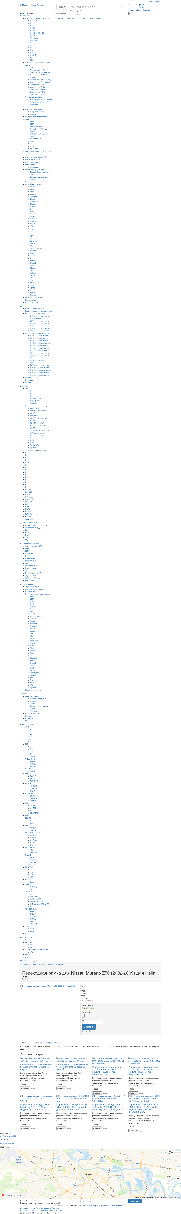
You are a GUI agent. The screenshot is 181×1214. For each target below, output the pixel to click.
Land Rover (34, 241)
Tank (32, 277)
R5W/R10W (34, 401)
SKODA (28, 884)
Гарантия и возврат (43, 1208)
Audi (32, 121)
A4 (31, 732)
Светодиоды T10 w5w (39, 70)
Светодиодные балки (33, 109)
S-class (33, 845)
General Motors (36, 616)
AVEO (32, 761)
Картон (33, 701)
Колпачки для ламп (38, 450)
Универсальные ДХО (33, 527)
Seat (32, 668)
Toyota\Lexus (30, 575)
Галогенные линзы (32, 162)
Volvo (32, 146)
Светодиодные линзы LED (35, 157)
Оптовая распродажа (29, 960)
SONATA (33, 798)
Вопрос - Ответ (53, 1042)
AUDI (27, 727)
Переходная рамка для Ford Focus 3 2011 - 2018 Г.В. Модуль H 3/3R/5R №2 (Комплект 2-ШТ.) (143, 1070)
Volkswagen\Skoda (32, 578)
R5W (32, 440)
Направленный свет (38, 111)
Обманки (29, 182)
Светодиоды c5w (37, 84)
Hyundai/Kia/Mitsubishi (39, 134)
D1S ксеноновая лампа (39, 316)
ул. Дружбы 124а (7, 1139)
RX (31, 823)
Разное (28, 716)
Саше (32, 703)
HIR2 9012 (34, 47)
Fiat (31, 611)
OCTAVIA (33, 887)
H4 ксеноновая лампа (39, 340)
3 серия (33, 746)
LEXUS (28, 818)
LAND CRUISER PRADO (39, 904)
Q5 (31, 739)
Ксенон (23, 306)
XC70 (32, 928)
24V (31, 67)
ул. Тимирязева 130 (8, 1136)
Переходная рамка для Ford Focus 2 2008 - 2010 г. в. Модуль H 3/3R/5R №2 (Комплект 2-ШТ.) (107, 1070)
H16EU (33, 55)
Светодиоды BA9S (37, 89)
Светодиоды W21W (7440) (40, 72)
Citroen (33, 204)
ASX (31, 850)
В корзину (89, 1026)
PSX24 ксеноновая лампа (40, 365)
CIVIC (32, 791)
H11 (26, 474)
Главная (27, 964)
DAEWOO (29, 768)
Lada (32, 238)
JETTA (32, 916)
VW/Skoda (34, 148)
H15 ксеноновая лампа (39, 372)
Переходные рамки (33, 184)
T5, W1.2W (34, 445)
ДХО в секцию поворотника (36, 525)
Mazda (32, 136)
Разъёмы (29, 718)
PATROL (33, 857)
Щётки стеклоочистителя (35, 720)
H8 (26, 467)
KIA (31, 236)
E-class (33, 837)
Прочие (33, 403)
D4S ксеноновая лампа (39, 325)
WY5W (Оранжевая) (38, 410)
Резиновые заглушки (33, 297)
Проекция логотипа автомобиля (38, 594)
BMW (32, 124)
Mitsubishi (34, 250)
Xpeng (32, 287)
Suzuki (32, 275)
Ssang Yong (35, 270)
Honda (32, 131)
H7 (31, 396)
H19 (26, 487)
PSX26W (28, 504)
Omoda (33, 255)
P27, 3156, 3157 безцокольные (36, 436)
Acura (32, 186)
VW (26, 540)
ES (31, 820)
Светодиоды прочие (38, 94)
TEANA (33, 862)
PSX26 (32, 60)
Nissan (32, 141)
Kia (31, 636)
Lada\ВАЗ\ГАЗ (30, 561)
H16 (26, 482)
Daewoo (33, 206)
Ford (32, 211)
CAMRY (33, 894)
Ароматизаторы (31, 696)
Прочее (33, 295)
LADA (27, 815)
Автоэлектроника (27, 584)
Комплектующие (36, 167)
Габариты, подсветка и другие (37, 405)
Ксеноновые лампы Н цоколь (37, 333)
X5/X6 (32, 756)
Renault (33, 263)
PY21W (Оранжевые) (38, 425)
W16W (32, 428)
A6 (31, 734)
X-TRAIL (33, 864)
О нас (98, 18)
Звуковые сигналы (32, 586)
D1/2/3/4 (33, 20)
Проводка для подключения (35, 105)
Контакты (70, 18)
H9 (26, 469)
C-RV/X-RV (34, 788)
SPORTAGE (35, 813)
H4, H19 (33, 28)
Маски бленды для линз (34, 169)
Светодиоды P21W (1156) (40, 79)
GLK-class (34, 840)
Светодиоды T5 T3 (37, 92)
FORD (27, 773)
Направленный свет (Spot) (41, 102)
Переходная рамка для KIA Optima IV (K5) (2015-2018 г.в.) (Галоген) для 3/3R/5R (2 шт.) (108, 1107)
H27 (31, 45)
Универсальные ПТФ (33, 546)
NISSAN (28, 855)
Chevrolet (34, 201)
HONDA (28, 783)
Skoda (32, 268)
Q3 (31, 736)
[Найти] (78, 14)
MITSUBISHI (30, 847)
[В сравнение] (34, 1088)
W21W (32, 413)
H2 (26, 455)
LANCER (33, 852)
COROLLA (34, 896)
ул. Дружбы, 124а (80, 10)
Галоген (23, 386)
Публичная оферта (54, 1210)
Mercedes (34, 650)
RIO (31, 810)
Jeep (32, 231)
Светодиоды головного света (37, 18)
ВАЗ (26, 530)
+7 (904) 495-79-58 (136, 7)
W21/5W (33, 415)
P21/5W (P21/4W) (37, 423)
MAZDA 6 (34, 830)
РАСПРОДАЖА (26, 937)
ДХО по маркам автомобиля (36, 949)
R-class (33, 842)
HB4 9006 (34, 38)
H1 (31, 23)
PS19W (28, 511)
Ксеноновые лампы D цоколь (37, 313)
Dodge (32, 209)
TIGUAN (33, 923)
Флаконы (33, 711)
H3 (31, 25)
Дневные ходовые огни (29, 522)
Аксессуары (25, 693)
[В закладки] (32, 1088)
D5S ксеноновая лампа (39, 328)
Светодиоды (25, 15)
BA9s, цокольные (37, 433)
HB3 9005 (34, 35)
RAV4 (32, 906)
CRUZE (33, 764)
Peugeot (33, 658)
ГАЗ (31, 290)
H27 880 (28, 489)
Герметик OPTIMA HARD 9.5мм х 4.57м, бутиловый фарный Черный (72, 1067)
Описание (26, 1042)
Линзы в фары (26, 154)
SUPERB (33, 889)
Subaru (33, 273)
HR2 (27, 506)
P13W (27, 509)
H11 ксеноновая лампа (39, 348)
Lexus (32, 243)
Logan (32, 882)
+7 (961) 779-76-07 (136, 5)
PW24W (28, 516)
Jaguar (33, 228)
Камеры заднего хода (34, 589)
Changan (33, 196)
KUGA (32, 778)
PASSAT (33, 919)
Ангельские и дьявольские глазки (38, 151)
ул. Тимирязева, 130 (64, 10)
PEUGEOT (29, 867)
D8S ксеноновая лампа (39, 330)
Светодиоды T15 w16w (39, 87)
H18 (26, 484)
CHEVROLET (30, 759)
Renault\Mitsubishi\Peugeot (36, 573)
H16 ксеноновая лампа (39, 375)
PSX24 (32, 57)
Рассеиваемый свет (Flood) (41, 99)
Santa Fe (33, 800)
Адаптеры (29, 119)
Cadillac (33, 194)
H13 (31, 50)
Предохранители (32, 713)
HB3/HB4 (33, 40)
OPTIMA (33, 808)
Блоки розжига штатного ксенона (38, 311)
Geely (32, 214)
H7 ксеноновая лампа (39, 345)
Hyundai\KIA (30, 558)
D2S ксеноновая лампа (39, 321)
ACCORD (34, 786)
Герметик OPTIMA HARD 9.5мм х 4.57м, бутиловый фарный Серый (36, 1067)
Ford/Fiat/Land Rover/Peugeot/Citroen (39, 127)
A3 (31, 729)
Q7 (31, 741)
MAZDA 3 (34, 828)
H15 (31, 52)
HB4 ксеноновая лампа (39, 355)
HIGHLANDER (35, 899)
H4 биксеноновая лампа (40, 343)
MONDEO (34, 781)
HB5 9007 (34, 42)
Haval (32, 216)
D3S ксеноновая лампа (39, 323)
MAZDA (28, 825)
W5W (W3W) (35, 408)
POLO (32, 921)
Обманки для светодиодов (36, 116)
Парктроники (30, 591)
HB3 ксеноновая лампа (39, 353)
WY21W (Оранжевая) (38, 418)
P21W (32, 420)
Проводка (34, 114)
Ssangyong (34, 672)
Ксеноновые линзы (33, 159)
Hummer (33, 623)
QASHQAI (34, 860)
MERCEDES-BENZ (32, 832)
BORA (32, 911)
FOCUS (33, 776)
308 (31, 874)
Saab (32, 265)
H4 (31, 393)
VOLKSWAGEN (31, 909)
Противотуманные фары (30, 543)
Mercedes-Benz (31, 565)
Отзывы (38, 1042)
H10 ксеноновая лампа (39, 367)
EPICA (32, 766)
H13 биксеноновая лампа (40, 370)
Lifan (32, 645)
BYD (31, 601)
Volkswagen (34, 282)
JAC (31, 226)
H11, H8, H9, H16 (37, 33)
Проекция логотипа (33, 939)
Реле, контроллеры (33, 690)
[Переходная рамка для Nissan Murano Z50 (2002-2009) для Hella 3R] (48, 987)
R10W (32, 442)
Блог (106, 18)
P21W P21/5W (35, 398)
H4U (27, 462)
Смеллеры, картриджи (39, 706)
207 (31, 869)
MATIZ (32, 771)
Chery (32, 199)
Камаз (32, 292)
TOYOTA (28, 892)
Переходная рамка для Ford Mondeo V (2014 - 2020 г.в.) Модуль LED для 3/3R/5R (34, 1107)
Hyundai (33, 221)
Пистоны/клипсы (32, 302)
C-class (33, 835)
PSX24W (28, 501)
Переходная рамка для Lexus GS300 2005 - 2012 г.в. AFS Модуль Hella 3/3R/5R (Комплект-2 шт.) (143, 1108)
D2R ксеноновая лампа (39, 318)
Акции (60, 18)
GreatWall (34, 618)
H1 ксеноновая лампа (39, 335)
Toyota (32, 280)
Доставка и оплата (85, 18)
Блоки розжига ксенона (34, 308)
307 (31, 872)
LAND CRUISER (36, 901)
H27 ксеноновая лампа (39, 350)
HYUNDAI (29, 793)
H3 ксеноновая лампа (39, 338)
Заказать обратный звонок (139, 10)
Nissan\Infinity (30, 568)
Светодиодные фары (33, 97)
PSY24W (28, 514)
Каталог (26, 13)
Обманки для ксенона (34, 377)
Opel (32, 143)
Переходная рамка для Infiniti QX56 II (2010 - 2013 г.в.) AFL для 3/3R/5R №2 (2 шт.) (71, 1107)
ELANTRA (34, 796)
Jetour (32, 233)
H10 (26, 472)
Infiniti (32, 223)
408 (31, 877)
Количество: (87, 1012)
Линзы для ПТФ (31, 164)
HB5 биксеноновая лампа (40, 357)
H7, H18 (33, 30)
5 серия (33, 749)
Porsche (33, 260)
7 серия (33, 751)
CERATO (33, 805)
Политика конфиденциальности (33, 1210)
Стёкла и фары (26, 724)
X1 (31, 754)
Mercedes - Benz (36, 138)
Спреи (32, 708)
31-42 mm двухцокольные (40, 430)
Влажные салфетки (38, 698)
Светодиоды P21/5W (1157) (41, 82)
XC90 (32, 931)
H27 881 (28, 492)
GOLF (32, 914)
